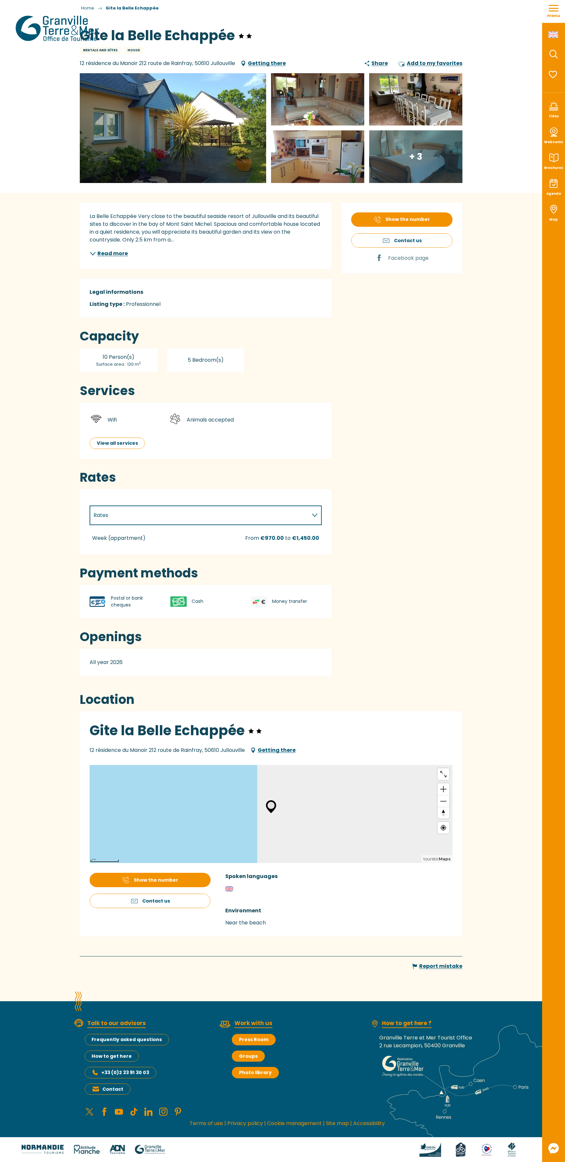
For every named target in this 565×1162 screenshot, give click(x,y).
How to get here (112, 1056)
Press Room (253, 1039)
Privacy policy (245, 1123)
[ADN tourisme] (117, 1149)
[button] (553, 54)
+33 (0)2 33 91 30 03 (125, 1072)
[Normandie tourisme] (43, 1149)
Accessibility (369, 1123)
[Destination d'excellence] (486, 1149)
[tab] (199, 515)
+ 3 (415, 156)
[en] (553, 34)
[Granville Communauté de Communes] (150, 1149)
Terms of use (206, 1123)
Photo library (255, 1072)
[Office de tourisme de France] (512, 1149)
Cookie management (294, 1123)
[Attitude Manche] (87, 1149)
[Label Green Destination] (430, 1149)
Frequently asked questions (127, 1039)
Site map (337, 1123)
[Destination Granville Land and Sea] (58, 28)
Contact (112, 1089)
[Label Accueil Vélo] (461, 1149)
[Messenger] (553, 1148)
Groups (248, 1056)
